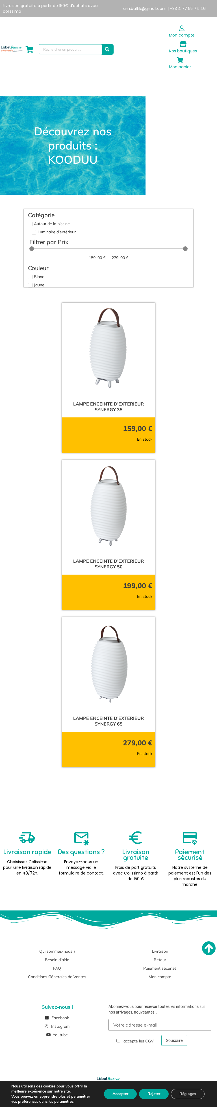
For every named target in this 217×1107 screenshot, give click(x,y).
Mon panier (180, 67)
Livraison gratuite (135, 855)
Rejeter (153, 1094)
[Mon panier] (180, 60)
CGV (149, 1041)
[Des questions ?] (81, 837)
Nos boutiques (183, 51)
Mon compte (182, 35)
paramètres (63, 1101)
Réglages (187, 1094)
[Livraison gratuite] (135, 837)
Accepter (120, 1094)
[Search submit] (107, 49)
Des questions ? (81, 852)
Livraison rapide (27, 852)
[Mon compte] (182, 28)
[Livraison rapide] (27, 837)
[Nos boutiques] (183, 44)
